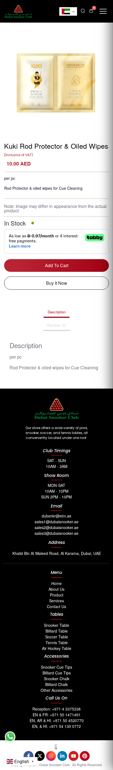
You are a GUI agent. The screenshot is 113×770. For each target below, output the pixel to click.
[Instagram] (51, 756)
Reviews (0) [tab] (56, 325)
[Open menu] (103, 11)
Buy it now (56, 283)
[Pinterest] (85, 756)
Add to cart (56, 265)
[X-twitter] (40, 756)
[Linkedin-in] (62, 756)
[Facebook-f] (28, 756)
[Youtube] (73, 756)
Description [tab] (57, 311)
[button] (83, 10)
